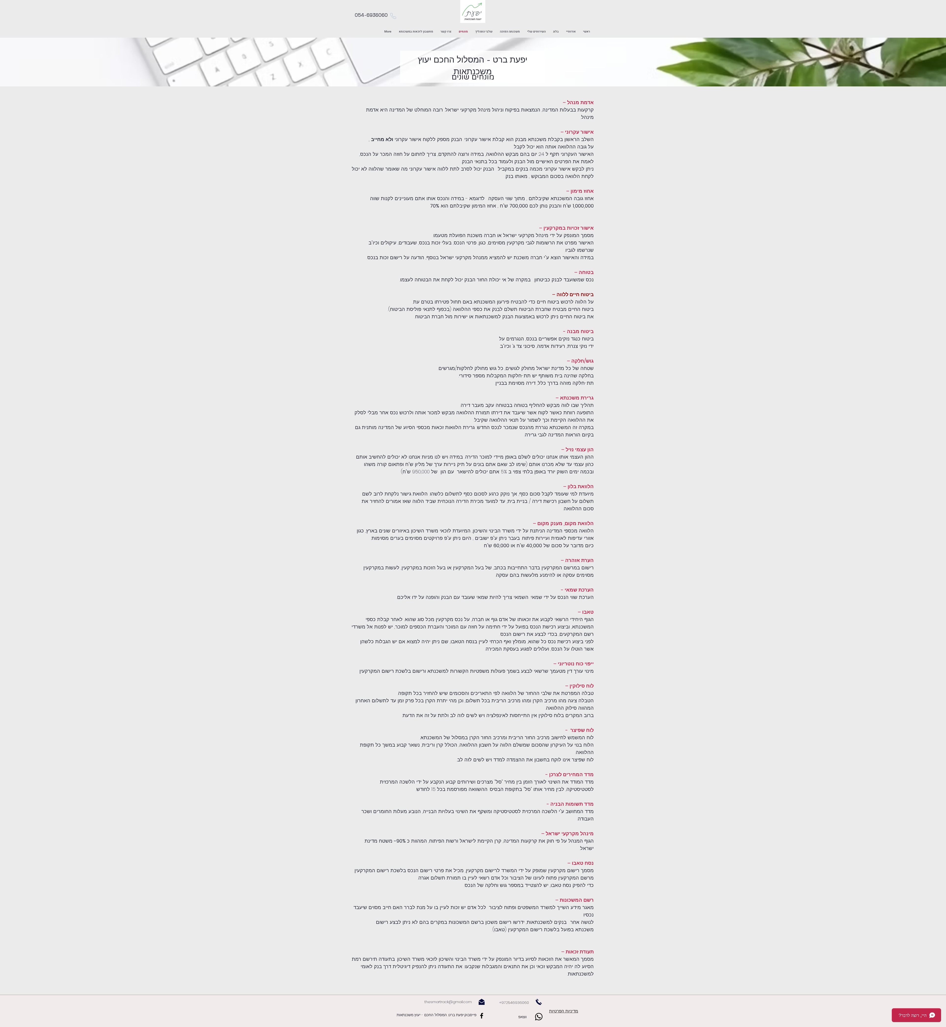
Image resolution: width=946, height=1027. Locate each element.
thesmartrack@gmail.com (448, 1001)
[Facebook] (481, 1015)
